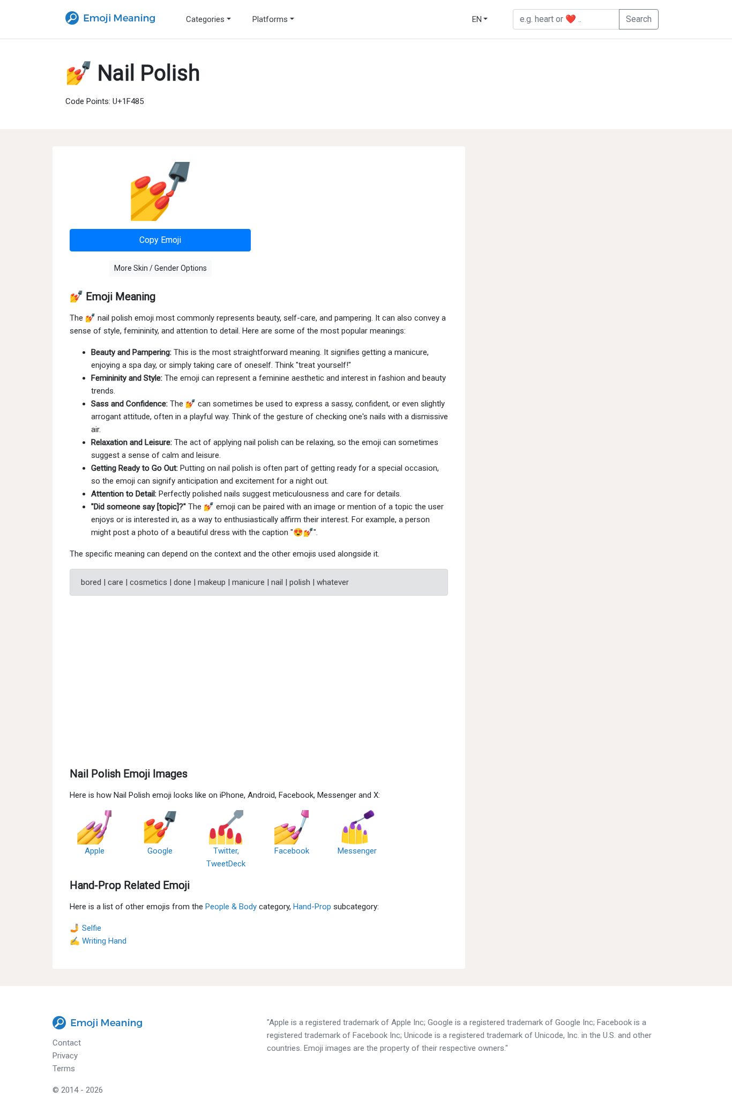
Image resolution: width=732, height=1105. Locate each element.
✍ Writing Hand (98, 941)
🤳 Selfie (85, 928)
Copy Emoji (160, 240)
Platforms (270, 19)
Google (160, 851)
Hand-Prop (312, 906)
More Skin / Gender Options (160, 268)
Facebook (291, 851)
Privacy (65, 1055)
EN (477, 19)
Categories (205, 19)
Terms (64, 1068)
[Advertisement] (259, 679)
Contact (67, 1043)
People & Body (231, 906)
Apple (94, 851)
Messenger (357, 851)
